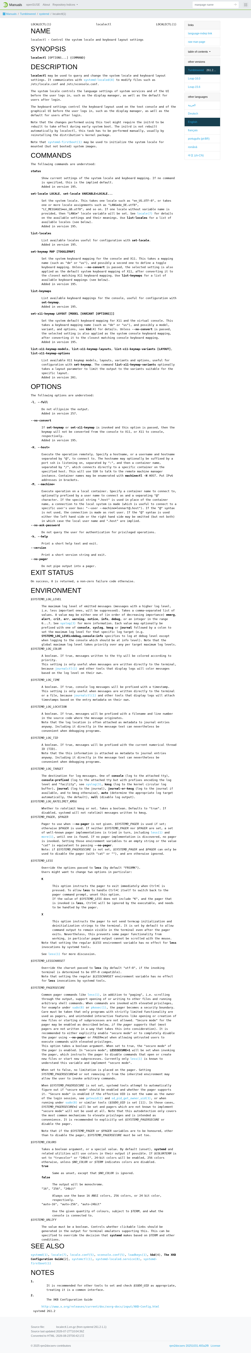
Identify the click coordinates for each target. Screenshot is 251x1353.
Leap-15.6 (194, 86)
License (215, 1345)
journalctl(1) (66, 668)
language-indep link (200, 33)
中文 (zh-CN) (196, 155)
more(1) (47, 836)
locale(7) (144, 213)
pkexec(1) (98, 1007)
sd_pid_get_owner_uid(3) (131, 1098)
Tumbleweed (28, 13)
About (46, 4)
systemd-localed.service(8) (118, 1259)
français (193, 130)
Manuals (11, 13)
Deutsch (193, 113)
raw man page (196, 41)
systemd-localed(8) (99, 80)
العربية (192, 105)
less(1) (157, 832)
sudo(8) (78, 1007)
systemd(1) (39, 1254)
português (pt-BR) (199, 138)
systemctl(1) (82, 1259)
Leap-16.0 (194, 78)
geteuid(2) (94, 1098)
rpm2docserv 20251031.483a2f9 (189, 1345)
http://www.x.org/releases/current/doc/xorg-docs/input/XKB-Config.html (100, 1306)
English (192, 121)
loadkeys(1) (137, 1254)
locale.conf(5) (82, 1254)
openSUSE (33, 4)
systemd (44, 13)
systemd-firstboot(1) (65, 142)
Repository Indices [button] (64, 4)
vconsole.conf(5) (111, 1254)
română (192, 147)
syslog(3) (68, 623)
